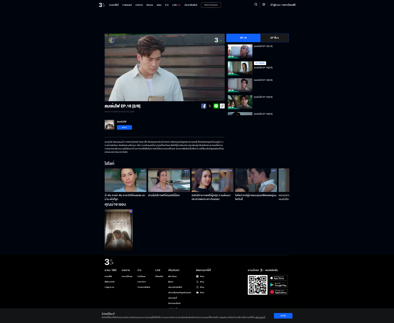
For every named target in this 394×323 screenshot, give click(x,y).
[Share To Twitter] (209, 106)
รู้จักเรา (170, 281)
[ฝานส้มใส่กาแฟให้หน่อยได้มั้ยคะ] (169, 180)
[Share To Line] (216, 106)
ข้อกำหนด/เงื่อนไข (174, 303)
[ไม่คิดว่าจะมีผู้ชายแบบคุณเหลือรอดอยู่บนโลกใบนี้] (256, 180)
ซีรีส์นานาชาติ (109, 281)
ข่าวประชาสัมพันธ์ (143, 287)
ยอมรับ (283, 315)
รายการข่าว (141, 281)
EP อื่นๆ (274, 38)
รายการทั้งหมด (127, 276)
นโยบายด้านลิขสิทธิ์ (175, 287)
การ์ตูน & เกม (109, 287)
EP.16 (243, 38)
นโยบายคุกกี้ (172, 298)
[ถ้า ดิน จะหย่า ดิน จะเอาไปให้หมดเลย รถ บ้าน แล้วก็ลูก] (126, 180)
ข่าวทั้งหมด (141, 276)
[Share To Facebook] (203, 106)
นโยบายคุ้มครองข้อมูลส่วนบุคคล (179, 292)
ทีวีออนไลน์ (159, 276)
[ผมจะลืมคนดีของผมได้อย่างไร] (119, 230)
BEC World (172, 276)
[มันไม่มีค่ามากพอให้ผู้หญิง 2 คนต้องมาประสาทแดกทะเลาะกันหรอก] (213, 180)
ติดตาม (124, 127)
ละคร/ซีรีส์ (108, 276)
